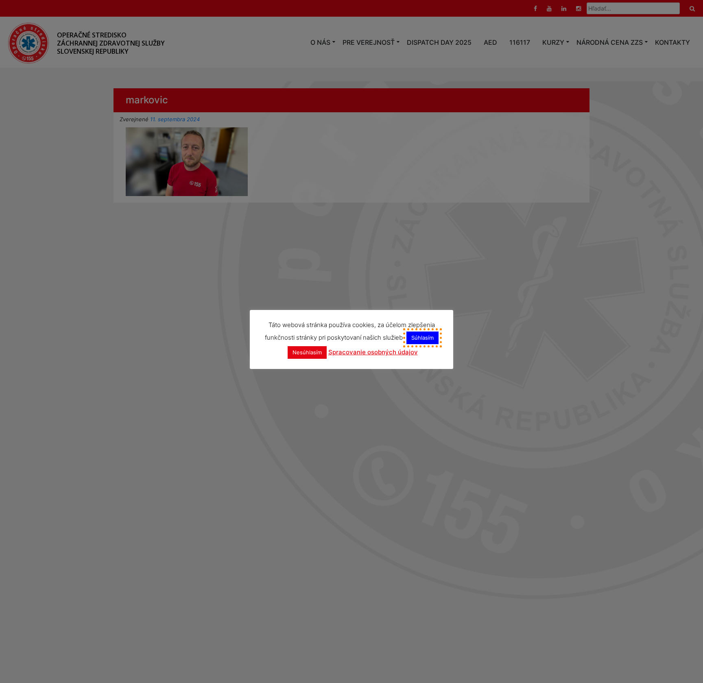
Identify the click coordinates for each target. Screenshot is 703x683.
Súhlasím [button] (422, 337)
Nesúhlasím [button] (307, 352)
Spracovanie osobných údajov (373, 352)
